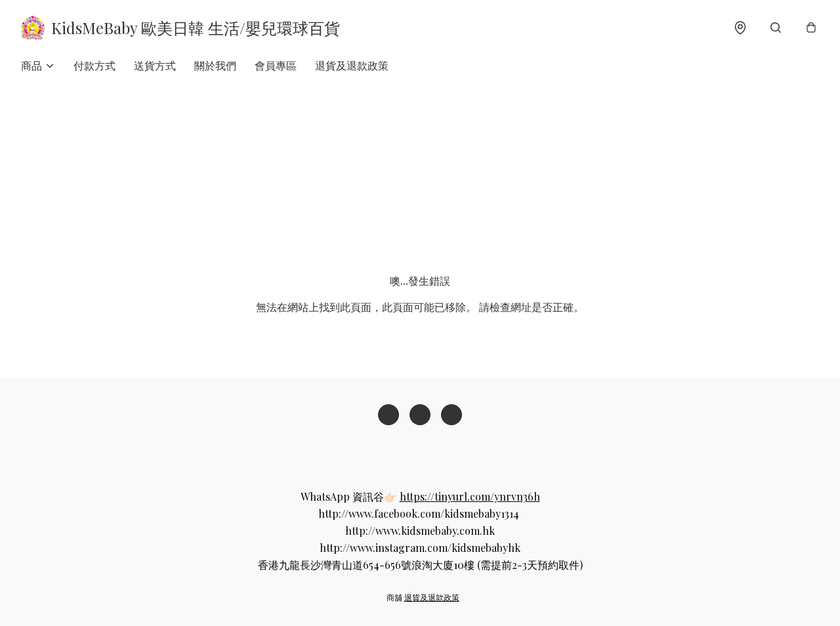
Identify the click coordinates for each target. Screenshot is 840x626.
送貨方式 (155, 65)
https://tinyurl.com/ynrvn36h (470, 496)
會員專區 (276, 65)
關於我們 (215, 65)
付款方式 (95, 65)
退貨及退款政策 (351, 65)
